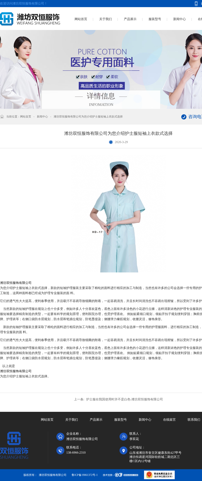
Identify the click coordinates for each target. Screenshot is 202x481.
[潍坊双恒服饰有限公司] (30, 16)
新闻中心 (179, 19)
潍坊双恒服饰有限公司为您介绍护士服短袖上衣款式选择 (88, 116)
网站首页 (81, 19)
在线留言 (169, 419)
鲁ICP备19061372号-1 (85, 475)
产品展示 (130, 19)
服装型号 (155, 19)
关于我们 (105, 19)
